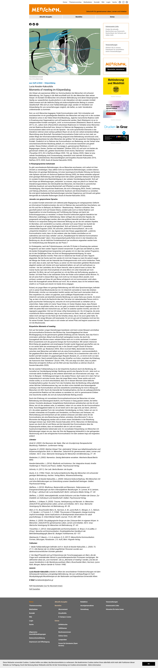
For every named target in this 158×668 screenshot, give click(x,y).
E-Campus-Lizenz (64, 617)
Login (108, 2)
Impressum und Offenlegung (39, 642)
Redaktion (84, 602)
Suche (114, 2)
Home (65, 2)
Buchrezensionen (64, 632)
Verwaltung (84, 609)
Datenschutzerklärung (37, 638)
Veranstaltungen (111, 45)
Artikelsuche (62, 624)
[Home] (46, 9)
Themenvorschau (75, 2)
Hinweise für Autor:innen (115, 609)
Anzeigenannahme (87, 605)
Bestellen (79, 17)
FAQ (103, 2)
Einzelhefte (62, 613)
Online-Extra (62, 636)
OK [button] (149, 664)
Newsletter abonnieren (116, 69)
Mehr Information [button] (94, 665)
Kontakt (97, 2)
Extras (112, 17)
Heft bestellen (34, 589)
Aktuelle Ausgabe (46, 17)
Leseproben (62, 640)
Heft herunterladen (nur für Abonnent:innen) (45, 586)
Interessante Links (112, 26)
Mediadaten (88, 2)
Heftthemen (62, 628)
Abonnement (63, 609)
